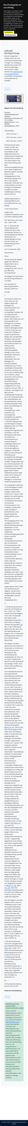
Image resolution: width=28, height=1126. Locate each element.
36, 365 (20, 727)
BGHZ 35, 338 (11, 886)
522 (21, 220)
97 (14, 986)
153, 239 (7, 888)
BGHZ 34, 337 (9, 727)
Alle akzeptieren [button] (9, 32)
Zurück (7, 89)
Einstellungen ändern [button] (10, 35)
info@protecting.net (13, 1022)
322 (16, 687)
